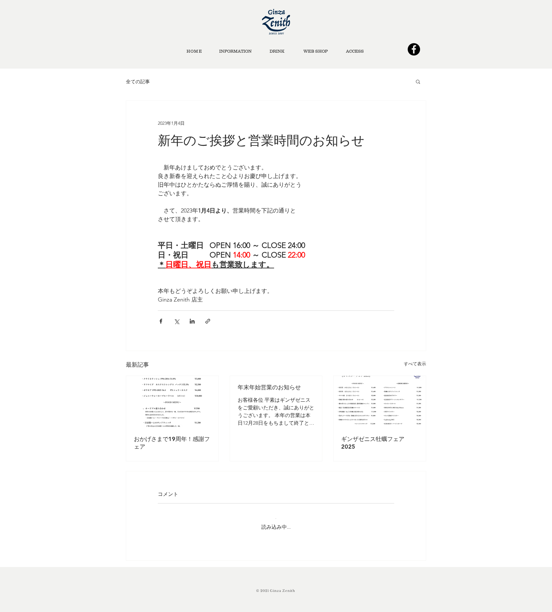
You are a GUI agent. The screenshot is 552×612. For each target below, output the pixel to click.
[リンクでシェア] (208, 321)
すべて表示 (415, 364)
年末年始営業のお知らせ (269, 387)
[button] (418, 81)
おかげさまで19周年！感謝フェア (172, 442)
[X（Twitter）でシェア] (176, 321)
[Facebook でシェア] (161, 321)
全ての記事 (138, 81)
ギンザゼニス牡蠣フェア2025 (372, 442)
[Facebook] (414, 49)
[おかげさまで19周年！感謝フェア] (172, 402)
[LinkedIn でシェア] (192, 321)
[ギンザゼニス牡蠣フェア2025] (380, 402)
